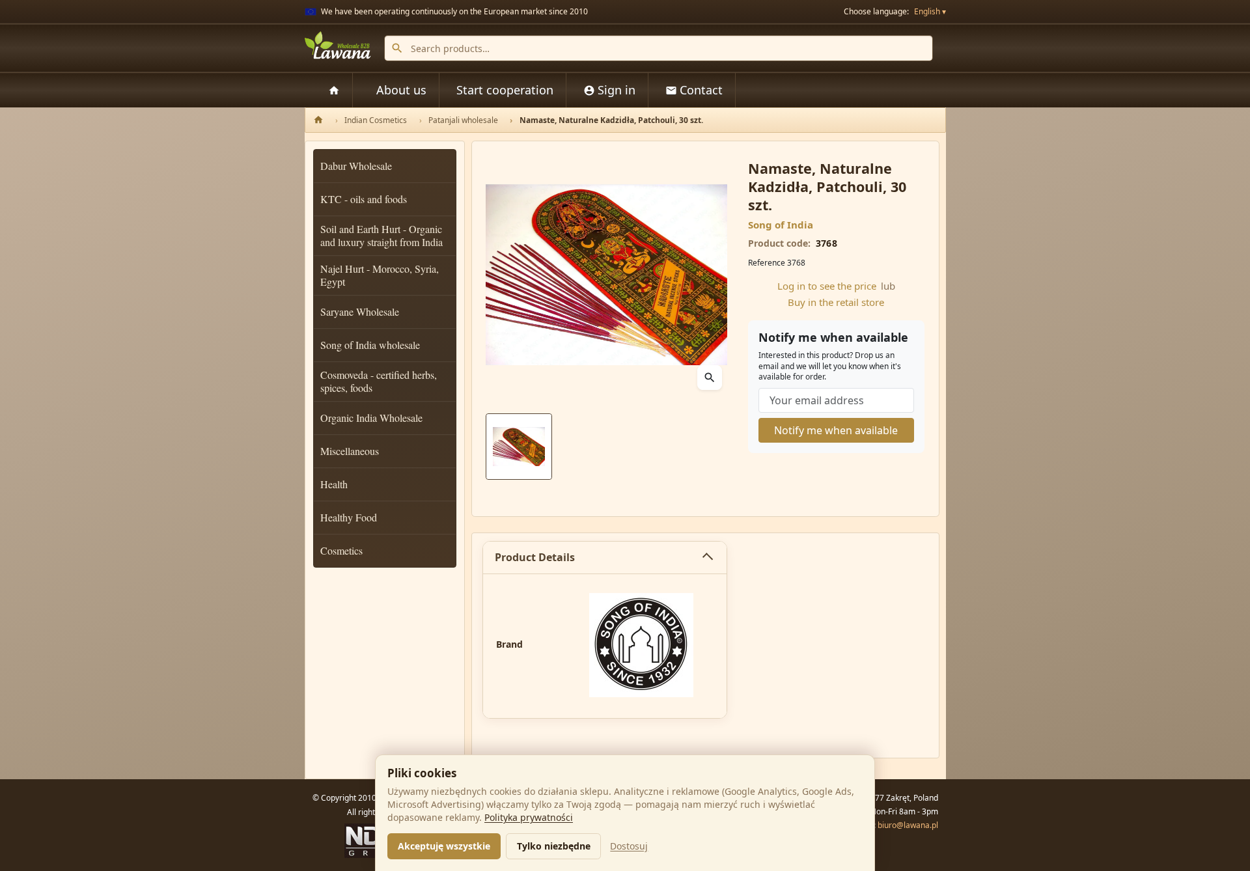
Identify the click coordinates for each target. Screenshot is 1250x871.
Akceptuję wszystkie (444, 846)
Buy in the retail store (836, 302)
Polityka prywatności (528, 817)
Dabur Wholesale (356, 166)
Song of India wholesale (370, 345)
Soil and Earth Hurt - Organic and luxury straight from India (381, 235)
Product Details (535, 557)
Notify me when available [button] (836, 430)
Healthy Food (348, 517)
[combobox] (658, 48)
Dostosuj (629, 846)
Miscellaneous (349, 451)
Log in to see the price (826, 285)
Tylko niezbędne (553, 846)
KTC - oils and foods (363, 199)
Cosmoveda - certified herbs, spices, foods (378, 381)
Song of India (780, 224)
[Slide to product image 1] (519, 446)
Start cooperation (504, 90)
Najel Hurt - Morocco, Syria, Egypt (379, 275)
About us (401, 90)
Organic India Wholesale (371, 417)
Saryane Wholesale (359, 311)
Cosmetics (341, 550)
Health (334, 484)
